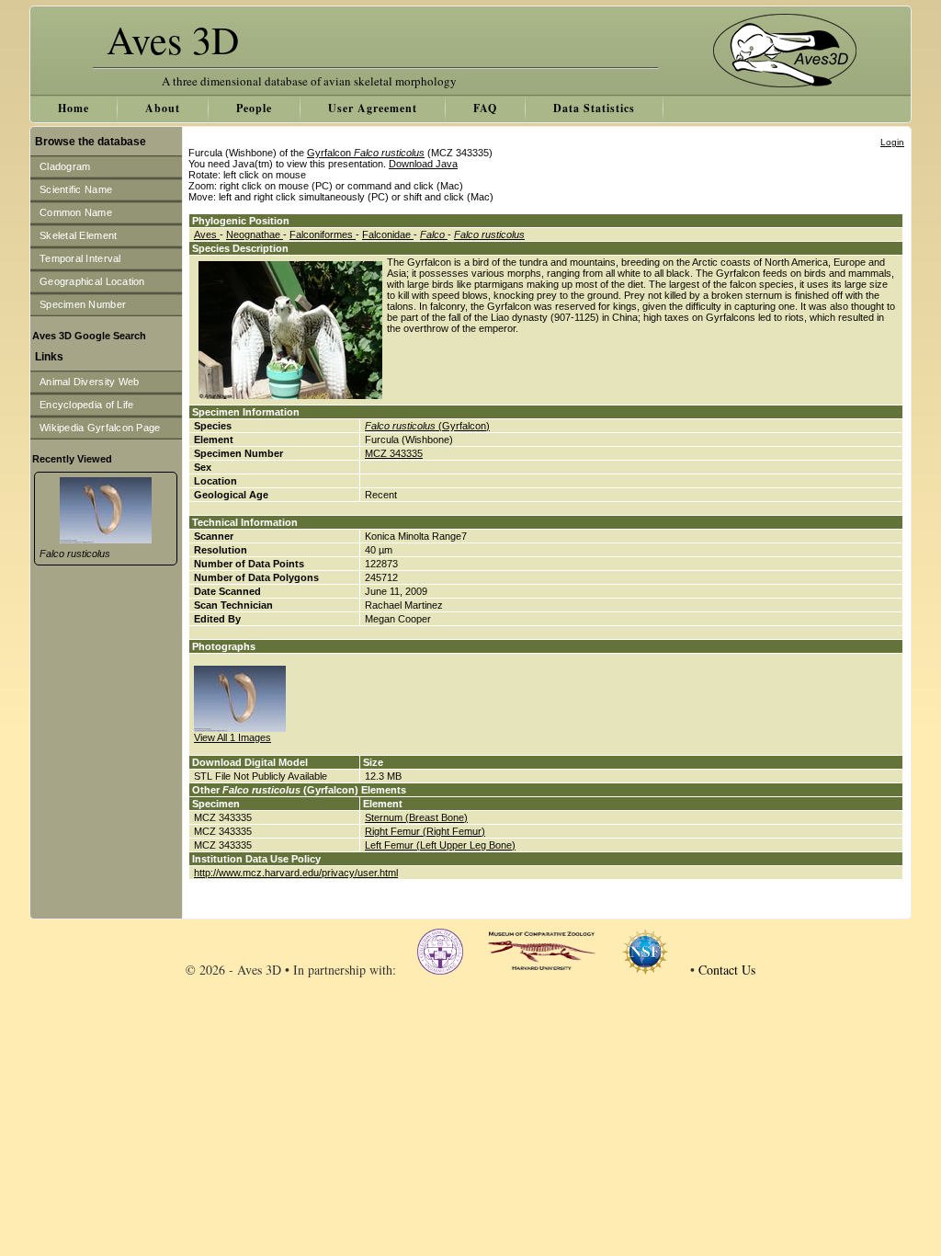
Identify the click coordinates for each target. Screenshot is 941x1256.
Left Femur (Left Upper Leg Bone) (440, 845)
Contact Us (726, 969)
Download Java (423, 163)
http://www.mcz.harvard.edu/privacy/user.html (296, 872)
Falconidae (388, 234)
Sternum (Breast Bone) (416, 817)
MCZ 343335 (394, 453)
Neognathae (254, 234)
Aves (207, 234)
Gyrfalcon (366, 152)
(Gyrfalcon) (427, 425)
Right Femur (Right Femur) (425, 831)
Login (892, 142)
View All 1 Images (232, 737)
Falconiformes (322, 234)
